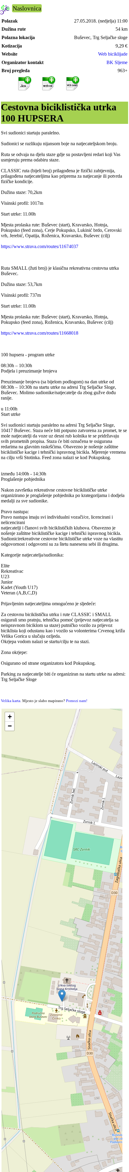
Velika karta (10, 700)
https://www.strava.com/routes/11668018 (39, 333)
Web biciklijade (113, 54)
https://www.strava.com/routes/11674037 (39, 246)
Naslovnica (27, 8)
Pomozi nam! (76, 700)
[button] (62, 995)
